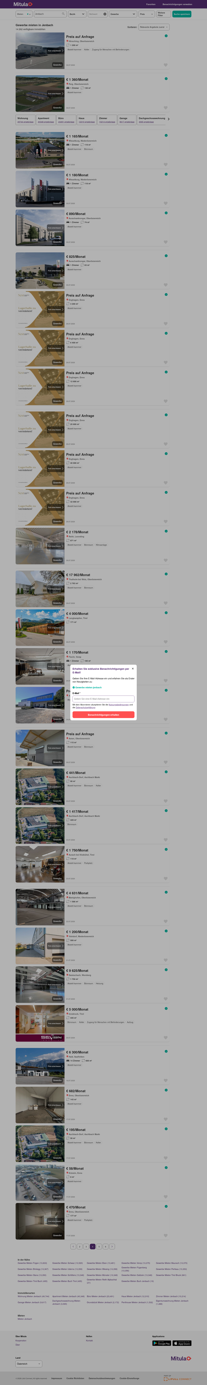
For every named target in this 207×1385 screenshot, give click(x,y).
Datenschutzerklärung (85, 707)
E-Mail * (76, 693)
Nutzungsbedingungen (119, 704)
